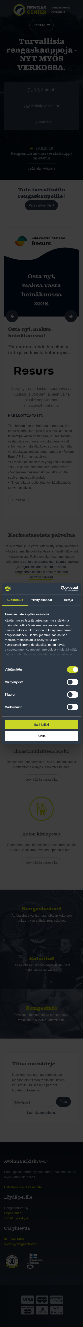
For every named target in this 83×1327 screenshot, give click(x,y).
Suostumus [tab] (15, 600)
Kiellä (42, 736)
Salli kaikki (41, 724)
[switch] (72, 682)
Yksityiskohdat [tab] (41, 600)
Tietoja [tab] (68, 600)
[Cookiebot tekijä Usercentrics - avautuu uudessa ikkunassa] (60, 588)
